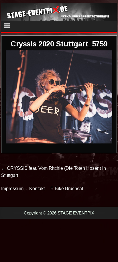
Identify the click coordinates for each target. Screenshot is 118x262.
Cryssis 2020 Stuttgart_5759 (59, 44)
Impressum (12, 188)
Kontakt (37, 188)
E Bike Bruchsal (66, 188)
